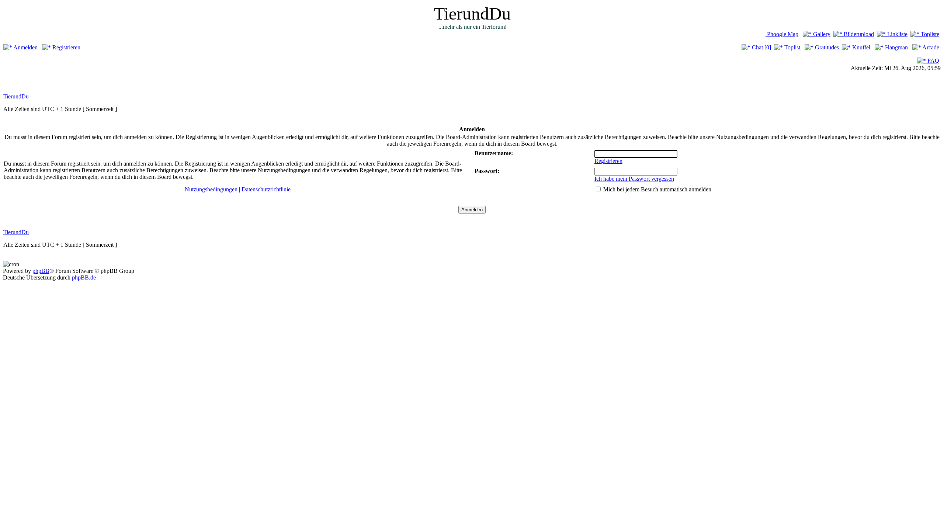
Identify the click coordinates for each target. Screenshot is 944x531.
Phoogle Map (782, 34)
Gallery (821, 34)
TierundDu (16, 96)
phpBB (40, 271)
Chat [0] (760, 47)
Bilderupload (858, 34)
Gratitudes (826, 47)
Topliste (929, 34)
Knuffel (860, 47)
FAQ (932, 61)
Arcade (930, 47)
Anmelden (25, 47)
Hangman (896, 47)
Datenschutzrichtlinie (266, 189)
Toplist (791, 47)
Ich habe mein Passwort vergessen (634, 179)
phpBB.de (84, 277)
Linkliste (896, 34)
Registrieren (65, 47)
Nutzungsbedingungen (211, 189)
